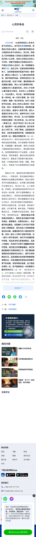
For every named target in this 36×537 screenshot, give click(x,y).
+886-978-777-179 (11, 487)
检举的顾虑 (12, 309)
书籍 (14, 452)
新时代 (14, 460)
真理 (23, 46)
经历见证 (9, 15)
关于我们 (27, 460)
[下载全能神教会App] (3, 475)
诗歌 (2, 456)
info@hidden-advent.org (13, 491)
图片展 (3, 460)
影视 (25, 452)
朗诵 (14, 456)
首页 (2, 15)
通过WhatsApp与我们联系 (18, 532)
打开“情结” (12, 305)
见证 (7, 68)
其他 (16, 15)
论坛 (2, 464)
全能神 (8, 43)
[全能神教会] (18, 10)
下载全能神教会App (9, 470)
